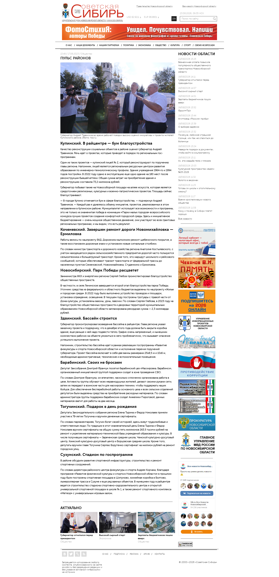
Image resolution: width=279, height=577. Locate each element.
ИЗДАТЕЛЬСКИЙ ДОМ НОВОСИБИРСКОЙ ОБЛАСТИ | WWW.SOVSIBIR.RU (94, 11)
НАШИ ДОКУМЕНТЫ (85, 45)
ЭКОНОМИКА (144, 45)
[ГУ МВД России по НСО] (196, 453)
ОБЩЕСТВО (160, 45)
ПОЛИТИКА (128, 45)
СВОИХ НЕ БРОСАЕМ (205, 45)
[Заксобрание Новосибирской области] (196, 412)
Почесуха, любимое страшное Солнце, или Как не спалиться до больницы (195, 138)
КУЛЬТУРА (175, 45)
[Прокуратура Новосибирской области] (196, 430)
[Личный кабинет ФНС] (196, 255)
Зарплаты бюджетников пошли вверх (155, 537)
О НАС (69, 45)
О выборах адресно (188, 127)
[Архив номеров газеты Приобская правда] (196, 349)
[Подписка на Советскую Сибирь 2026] (196, 313)
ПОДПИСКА (119, 554)
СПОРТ (187, 45)
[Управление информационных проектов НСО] (196, 331)
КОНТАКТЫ (160, 554)
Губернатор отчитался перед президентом (76, 537)
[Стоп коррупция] (196, 377)
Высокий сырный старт (112, 535)
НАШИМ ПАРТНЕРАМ (109, 45)
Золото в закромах (188, 180)
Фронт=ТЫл (184, 110)
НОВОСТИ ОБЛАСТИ (196, 54)
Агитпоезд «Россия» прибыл (193, 119)
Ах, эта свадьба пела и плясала (194, 161)
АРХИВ (147, 554)
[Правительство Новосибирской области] (196, 395)
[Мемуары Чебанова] (196, 287)
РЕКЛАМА (134, 554)
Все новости (185, 219)
